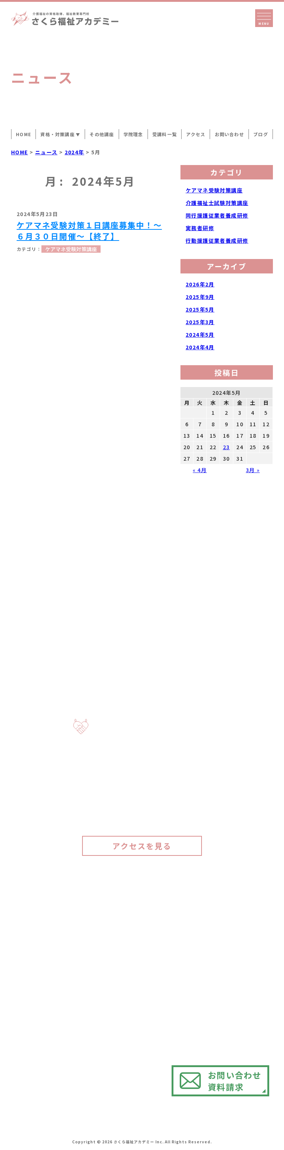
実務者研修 (200, 228)
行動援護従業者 (214, 933)
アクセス (243, 496)
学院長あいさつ (243, 248)
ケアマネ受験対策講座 (71, 249)
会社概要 (243, 548)
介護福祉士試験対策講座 (217, 202)
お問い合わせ (229, 134)
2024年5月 (200, 334)
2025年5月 (200, 309)
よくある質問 (243, 704)
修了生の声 (243, 438)
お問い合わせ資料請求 (234, 1081)
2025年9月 (200, 296)
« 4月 (200, 470)
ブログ (243, 646)
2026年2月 (200, 284)
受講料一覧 (243, 375)
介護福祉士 (207, 996)
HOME (23, 134)
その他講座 (101, 134)
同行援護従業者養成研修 (217, 215)
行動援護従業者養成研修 (217, 240)
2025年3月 (200, 322)
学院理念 (243, 317)
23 (226, 447)
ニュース (243, 600)
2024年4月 (200, 347)
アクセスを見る (142, 845)
